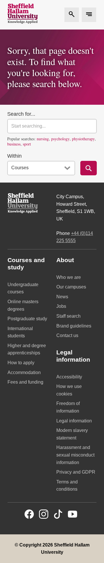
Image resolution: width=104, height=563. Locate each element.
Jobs (61, 306)
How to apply (21, 362)
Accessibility (69, 376)
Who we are (68, 277)
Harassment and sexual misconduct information (75, 455)
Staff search (68, 316)
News (62, 296)
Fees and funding (25, 382)
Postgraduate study (27, 318)
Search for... (21, 114)
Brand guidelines (73, 325)
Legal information (74, 420)
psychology (60, 138)
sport (27, 144)
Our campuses (71, 286)
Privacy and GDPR (75, 472)
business (14, 144)
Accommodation (24, 372)
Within (14, 156)
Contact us (67, 335)
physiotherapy (83, 138)
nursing (43, 138)
